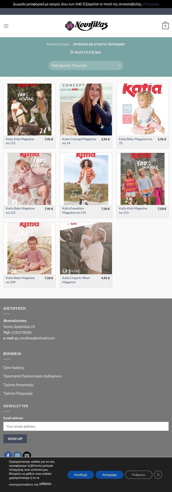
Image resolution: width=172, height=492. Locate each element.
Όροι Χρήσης (13, 367)
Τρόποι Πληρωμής (18, 393)
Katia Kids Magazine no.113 (133, 210)
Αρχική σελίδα (58, 44)
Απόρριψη (151, 4)
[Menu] (6, 25)
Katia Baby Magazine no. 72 (136, 141)
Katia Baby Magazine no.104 (20, 280)
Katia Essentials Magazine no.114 (74, 210)
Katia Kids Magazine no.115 (20, 141)
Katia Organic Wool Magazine (76, 280)
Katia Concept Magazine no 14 (79, 141)
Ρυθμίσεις (139, 474)
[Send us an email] (27, 455)
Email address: (13, 418)
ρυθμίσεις (45, 483)
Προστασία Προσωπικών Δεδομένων (32, 376)
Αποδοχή (80, 474)
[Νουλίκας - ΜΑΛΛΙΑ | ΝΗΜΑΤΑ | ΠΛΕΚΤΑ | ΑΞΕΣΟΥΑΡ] (86, 26)
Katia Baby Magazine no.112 (20, 210)
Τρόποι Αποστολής (18, 385)
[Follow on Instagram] (17, 455)
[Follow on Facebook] (8, 455)
